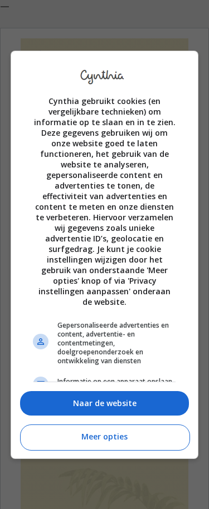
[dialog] (105, 255)
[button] (104, 403)
